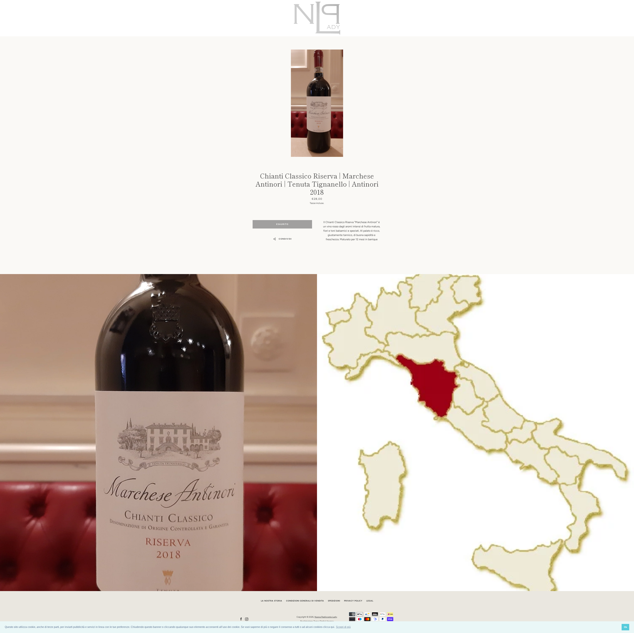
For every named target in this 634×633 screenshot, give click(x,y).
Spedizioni (334, 601)
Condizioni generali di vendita (305, 601)
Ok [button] (625, 627)
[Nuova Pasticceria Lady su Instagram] (246, 618)
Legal (369, 601)
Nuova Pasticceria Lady (326, 617)
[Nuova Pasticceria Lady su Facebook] (241, 618)
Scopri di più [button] (343, 627)
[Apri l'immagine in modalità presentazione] (317, 103)
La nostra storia (271, 601)
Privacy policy (353, 601)
